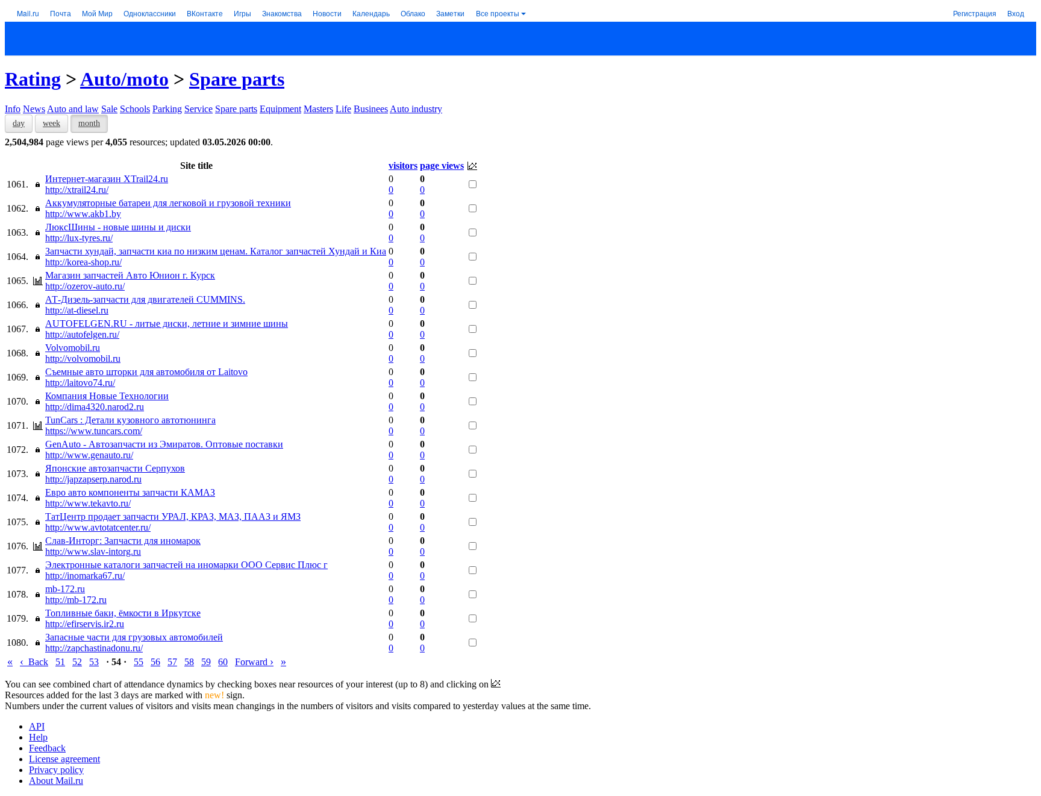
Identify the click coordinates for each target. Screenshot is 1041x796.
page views (442, 165)
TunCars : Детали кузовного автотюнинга (130, 420)
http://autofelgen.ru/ (82, 334)
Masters (318, 109)
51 (60, 662)
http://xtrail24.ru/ (76, 190)
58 (189, 662)
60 (223, 662)
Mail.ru (28, 13)
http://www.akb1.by (83, 214)
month (89, 123)
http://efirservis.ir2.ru (84, 624)
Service (198, 109)
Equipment (280, 109)
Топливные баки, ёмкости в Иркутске (123, 613)
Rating (33, 79)
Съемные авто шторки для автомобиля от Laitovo (146, 372)
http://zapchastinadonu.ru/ (94, 648)
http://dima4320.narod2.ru (94, 407)
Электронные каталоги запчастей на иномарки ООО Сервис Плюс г (186, 565)
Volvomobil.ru (72, 348)
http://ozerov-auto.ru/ (85, 286)
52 (77, 662)
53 (94, 662)
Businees (371, 109)
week (51, 123)
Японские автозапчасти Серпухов (115, 468)
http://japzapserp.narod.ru (93, 479)
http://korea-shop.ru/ (83, 262)
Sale (109, 109)
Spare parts (236, 79)
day (19, 123)
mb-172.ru (65, 589)
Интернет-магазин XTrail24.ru (106, 179)
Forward (254, 662)
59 (206, 662)
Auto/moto (124, 79)
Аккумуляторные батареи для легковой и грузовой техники (168, 203)
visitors (403, 165)
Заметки (450, 13)
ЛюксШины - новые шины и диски (118, 227)
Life (343, 109)
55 (138, 662)
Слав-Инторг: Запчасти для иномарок (123, 540)
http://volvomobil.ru (82, 358)
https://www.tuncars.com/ (93, 431)
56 (155, 662)
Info (12, 109)
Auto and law (73, 109)
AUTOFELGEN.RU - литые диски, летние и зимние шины (166, 323)
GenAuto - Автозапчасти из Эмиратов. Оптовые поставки (164, 444)
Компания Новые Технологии (107, 396)
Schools (135, 109)
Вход (1015, 13)
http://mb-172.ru (76, 600)
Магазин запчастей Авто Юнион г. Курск (130, 275)
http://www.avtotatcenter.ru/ (98, 527)
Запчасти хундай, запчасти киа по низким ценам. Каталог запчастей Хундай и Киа (215, 251)
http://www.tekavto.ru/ (88, 503)
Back (34, 662)
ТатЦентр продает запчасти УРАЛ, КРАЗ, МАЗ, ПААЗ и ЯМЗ (173, 516)
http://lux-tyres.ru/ (79, 238)
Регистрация (974, 13)
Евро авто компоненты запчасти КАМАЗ (130, 492)
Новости (327, 13)
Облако (413, 13)
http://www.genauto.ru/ (89, 455)
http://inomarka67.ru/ (85, 575)
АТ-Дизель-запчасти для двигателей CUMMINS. (145, 299)
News (34, 109)
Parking (167, 109)
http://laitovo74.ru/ (80, 382)
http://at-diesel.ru (76, 310)
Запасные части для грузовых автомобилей (134, 637)
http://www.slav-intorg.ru (93, 551)
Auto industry (416, 109)
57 (172, 662)
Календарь (371, 13)
